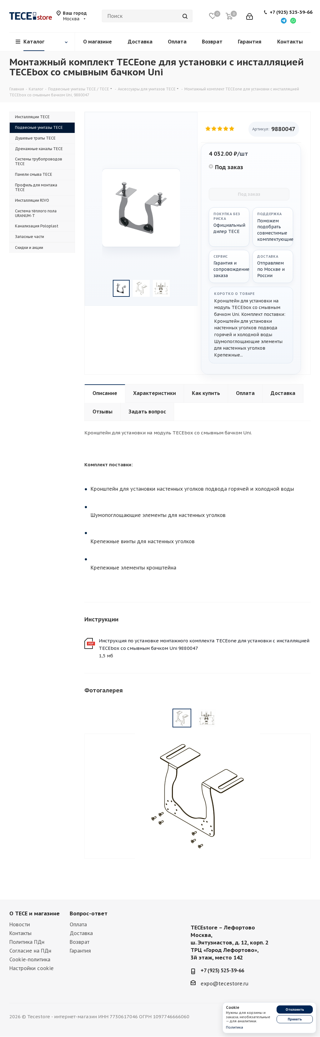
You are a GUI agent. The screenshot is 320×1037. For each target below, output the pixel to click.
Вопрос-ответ (89, 913)
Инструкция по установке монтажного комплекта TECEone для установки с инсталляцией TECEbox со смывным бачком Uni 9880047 (204, 644)
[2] (214, 128)
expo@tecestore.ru (224, 983)
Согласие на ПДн (30, 951)
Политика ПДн (26, 942)
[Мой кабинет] (249, 16)
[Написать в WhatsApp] (293, 20)
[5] (232, 128)
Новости (19, 924)
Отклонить (295, 1010)
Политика (234, 1027)
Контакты (20, 933)
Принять (295, 1019)
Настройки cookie (31, 968)
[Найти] (185, 16)
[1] (208, 128)
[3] (220, 128)
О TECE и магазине (34, 913)
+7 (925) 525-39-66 (291, 12)
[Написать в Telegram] (284, 20)
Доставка (81, 933)
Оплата (78, 924)
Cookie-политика (29, 959)
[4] (226, 128)
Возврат (79, 942)
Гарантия (80, 951)
